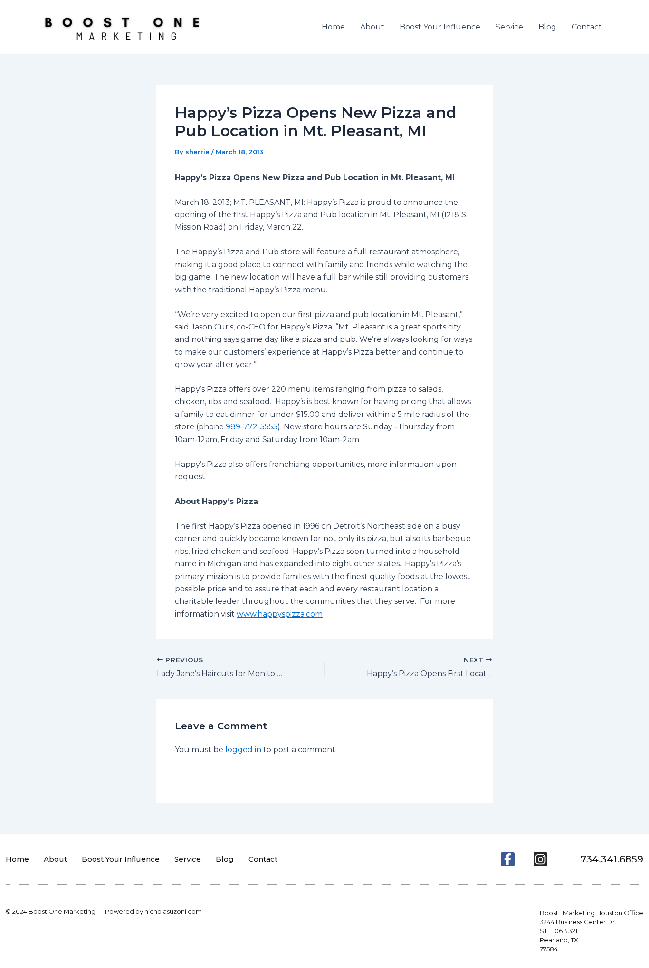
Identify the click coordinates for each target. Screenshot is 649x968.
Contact (587, 26)
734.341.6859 (612, 859)
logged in (243, 749)
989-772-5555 (251, 426)
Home (333, 26)
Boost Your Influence (440, 26)
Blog (547, 26)
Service (509, 26)
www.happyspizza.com (280, 614)
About (372, 26)
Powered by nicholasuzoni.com (153, 911)
